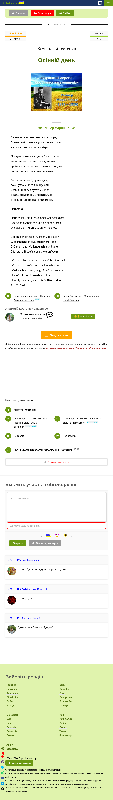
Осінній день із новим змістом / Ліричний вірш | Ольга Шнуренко (30, 422)
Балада (10, 705)
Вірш (62, 684)
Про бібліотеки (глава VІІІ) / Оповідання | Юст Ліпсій (43, 449)
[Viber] (2, 761)
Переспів (19, 435)
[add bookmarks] (2, 754)
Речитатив (65, 718)
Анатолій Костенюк (25, 409)
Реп (61, 714)
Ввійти (67, 13)
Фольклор (65, 735)
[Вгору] (2, 788)
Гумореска (65, 697)
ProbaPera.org (10, 3)
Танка (62, 731)
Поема (10, 735)
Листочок (12, 689)
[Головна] (2, 748)
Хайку (9, 744)
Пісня (9, 723)
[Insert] (48, 535)
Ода (8, 718)
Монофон (12, 714)
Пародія (11, 727)
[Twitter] (2, 783)
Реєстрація (44, 13)
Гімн (62, 693)
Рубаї (62, 723)
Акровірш (12, 693)
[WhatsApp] (2, 772)
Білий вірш (12, 697)
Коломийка (66, 701)
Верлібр (64, 689)
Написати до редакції (21, 763)
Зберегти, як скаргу (47, 543)
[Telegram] (2, 767)
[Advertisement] (56, 377)
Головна (20, 13)
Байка (10, 701)
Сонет (63, 727)
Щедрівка (12, 748)
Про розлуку (69, 435)
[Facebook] (2, 778)
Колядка (64, 705)
